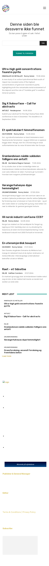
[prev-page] (3, 285)
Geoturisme (7, 134)
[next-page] (4, 285)
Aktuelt (5, 110)
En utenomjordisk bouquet (19, 243)
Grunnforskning (9, 192)
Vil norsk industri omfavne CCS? (22, 217)
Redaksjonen (15, 110)
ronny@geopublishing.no (14, 499)
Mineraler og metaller (12, 76)
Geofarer (6, 247)
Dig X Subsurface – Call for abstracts (22, 316)
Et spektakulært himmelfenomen (23, 130)
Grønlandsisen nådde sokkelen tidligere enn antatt (21, 157)
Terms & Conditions (12, 512)
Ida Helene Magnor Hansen (19, 163)
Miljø (4, 163)
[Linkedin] (12, 521)
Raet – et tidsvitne (14, 269)
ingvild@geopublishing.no (15, 480)
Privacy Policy (29, 512)
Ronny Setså (29, 76)
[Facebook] (5, 521)
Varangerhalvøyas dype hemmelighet (17, 187)
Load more (6, 356)
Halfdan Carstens (15, 273)
